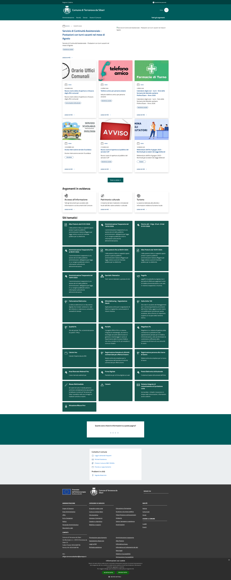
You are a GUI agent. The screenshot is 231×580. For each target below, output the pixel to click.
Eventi (145, 527)
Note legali (119, 550)
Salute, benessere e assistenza (125, 521)
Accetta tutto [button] (108, 572)
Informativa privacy (122, 544)
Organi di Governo (68, 508)
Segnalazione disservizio (96, 541)
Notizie (145, 508)
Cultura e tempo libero (96, 512)
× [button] (229, 560)
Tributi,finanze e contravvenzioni (126, 515)
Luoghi (145, 524)
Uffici (64, 515)
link (133, 569)
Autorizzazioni (120, 525)
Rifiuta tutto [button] (122, 572)
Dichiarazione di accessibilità (124, 557)
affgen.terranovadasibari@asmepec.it (74, 556)
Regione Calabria (67, 2)
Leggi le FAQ (93, 544)
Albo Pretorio (120, 541)
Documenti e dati (67, 528)
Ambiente (119, 518)
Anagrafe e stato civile (96, 508)
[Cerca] (166, 10)
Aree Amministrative (68, 512)
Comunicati (146, 512)
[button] (115, 577)
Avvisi (68, 26)
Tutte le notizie (114, 180)
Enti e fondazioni (67, 518)
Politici (64, 521)
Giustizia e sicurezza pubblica (125, 512)
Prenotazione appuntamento (98, 537)
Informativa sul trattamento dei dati (127, 547)
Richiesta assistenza (95, 547)
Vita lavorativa (93, 515)
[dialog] (115, 569)
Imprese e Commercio (95, 518)
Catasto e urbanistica (95, 521)
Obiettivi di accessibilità (123, 554)
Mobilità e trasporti (95, 525)
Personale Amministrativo (70, 525)
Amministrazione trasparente (125, 537)
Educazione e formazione (123, 508)
